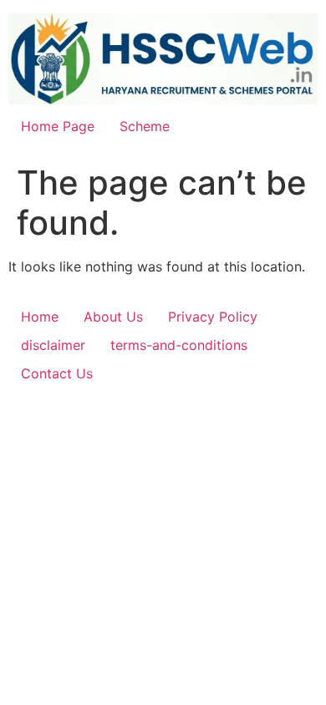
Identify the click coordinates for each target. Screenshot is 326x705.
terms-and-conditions (178, 345)
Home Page (57, 126)
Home (40, 316)
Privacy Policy (212, 316)
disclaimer (53, 345)
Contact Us (57, 373)
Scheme (145, 126)
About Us (113, 316)
